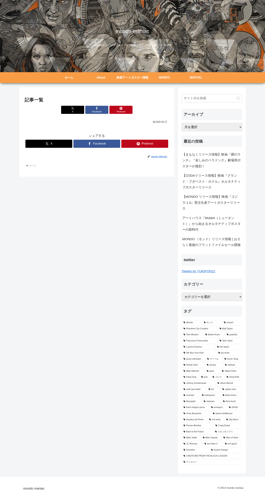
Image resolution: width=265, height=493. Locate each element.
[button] (238, 98)
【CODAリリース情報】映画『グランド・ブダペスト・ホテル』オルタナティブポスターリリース (211, 181)
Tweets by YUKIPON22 (198, 271)
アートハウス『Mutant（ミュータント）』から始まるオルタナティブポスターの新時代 (211, 224)
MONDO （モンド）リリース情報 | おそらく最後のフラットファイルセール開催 (211, 242)
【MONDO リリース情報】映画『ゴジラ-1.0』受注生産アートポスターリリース (211, 202)
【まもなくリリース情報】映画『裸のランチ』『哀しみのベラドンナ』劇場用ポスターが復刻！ (211, 160)
